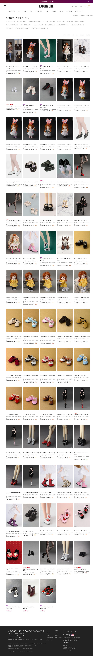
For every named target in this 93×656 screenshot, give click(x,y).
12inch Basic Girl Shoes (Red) (12, 414)
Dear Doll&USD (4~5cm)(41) (63, 24)
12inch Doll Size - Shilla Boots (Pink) (13, 452)
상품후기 (56, 635)
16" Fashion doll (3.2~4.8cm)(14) (22, 28)
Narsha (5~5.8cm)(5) (50, 24)
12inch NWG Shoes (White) (28, 220)
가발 (25, 11)
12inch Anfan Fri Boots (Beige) (63, 220)
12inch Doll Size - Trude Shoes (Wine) (13, 375)
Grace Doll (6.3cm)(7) (38, 24)
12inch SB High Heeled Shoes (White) (13, 106)
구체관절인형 (11, 11)
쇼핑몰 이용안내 (49, 637)
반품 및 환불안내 (49, 640)
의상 (31, 11)
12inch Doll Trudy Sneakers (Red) (30, 66)
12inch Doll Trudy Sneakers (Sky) (63, 105)
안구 (19, 11)
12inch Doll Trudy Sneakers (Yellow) (81, 105)
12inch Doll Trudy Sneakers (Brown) (47, 144)
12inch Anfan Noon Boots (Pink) (80, 492)
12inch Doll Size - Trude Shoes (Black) (64, 336)
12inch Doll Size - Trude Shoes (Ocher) (82, 336)
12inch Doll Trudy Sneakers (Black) (64, 144)
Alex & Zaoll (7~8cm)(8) (80, 21)
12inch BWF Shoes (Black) (28, 531)
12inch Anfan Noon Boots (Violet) (13, 531)
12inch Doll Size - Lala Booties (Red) (47, 452)
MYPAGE (81, 6)
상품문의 (56, 633)
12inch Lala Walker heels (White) (63, 568)
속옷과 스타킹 (39, 11)
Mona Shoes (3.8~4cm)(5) (78, 24)
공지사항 (56, 630)
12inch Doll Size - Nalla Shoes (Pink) (13, 220)
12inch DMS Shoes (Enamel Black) (13, 297)
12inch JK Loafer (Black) (62, 182)
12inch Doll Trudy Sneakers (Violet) (13, 144)
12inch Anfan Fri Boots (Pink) (29, 258)
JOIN (76, 6)
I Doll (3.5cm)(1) (9, 28)
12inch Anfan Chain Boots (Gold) (64, 492)
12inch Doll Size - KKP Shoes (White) (47, 297)
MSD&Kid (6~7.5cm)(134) (25, 24)
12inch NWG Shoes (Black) (45, 220)
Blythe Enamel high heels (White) (13, 182)
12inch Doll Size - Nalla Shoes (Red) (81, 182)
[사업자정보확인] (22, 645)
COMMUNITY (79, 11)
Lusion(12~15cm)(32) (21, 21)
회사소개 (48, 633)
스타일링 (54, 11)
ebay (67, 634)
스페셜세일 (69, 11)
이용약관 (48, 635)
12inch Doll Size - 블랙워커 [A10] (80, 569)
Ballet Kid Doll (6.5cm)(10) (12, 24)
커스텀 (61, 11)
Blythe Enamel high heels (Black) (81, 144)
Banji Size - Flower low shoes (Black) (30, 182)
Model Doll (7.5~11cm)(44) (49, 21)
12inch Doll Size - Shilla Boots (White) (31, 492)
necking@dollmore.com (28, 648)
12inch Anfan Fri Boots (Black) (80, 220)
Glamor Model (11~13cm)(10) (34, 21)
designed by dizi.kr (28, 651)
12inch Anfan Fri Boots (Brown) (63, 66)
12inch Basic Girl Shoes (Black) (80, 258)
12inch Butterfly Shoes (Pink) (63, 530)
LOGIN (72, 6)
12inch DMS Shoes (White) (62, 297)
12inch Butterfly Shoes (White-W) (47, 530)
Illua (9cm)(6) (70, 21)
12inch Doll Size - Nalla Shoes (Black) (47, 568)
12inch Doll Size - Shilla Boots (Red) (81, 414)
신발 (47, 11)
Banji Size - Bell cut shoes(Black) (46, 182)
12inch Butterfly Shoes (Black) (80, 530)
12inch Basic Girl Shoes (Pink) (29, 414)
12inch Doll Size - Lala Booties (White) (31, 452)
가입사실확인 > (66, 642)
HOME (74, 15)
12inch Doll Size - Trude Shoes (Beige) (14, 336)
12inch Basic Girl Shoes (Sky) (80, 375)
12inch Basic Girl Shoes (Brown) (46, 414)
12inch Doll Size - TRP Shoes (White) (81, 297)
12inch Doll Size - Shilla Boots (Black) (64, 414)
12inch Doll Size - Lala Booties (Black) (64, 452)
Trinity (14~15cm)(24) (10, 21)
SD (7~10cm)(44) (61, 21)
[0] (88, 6)
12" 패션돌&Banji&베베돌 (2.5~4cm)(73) (40, 28)
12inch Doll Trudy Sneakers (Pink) (30, 144)
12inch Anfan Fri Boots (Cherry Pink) (13, 258)
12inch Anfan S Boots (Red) (45, 492)
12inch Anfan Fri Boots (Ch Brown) (81, 66)
